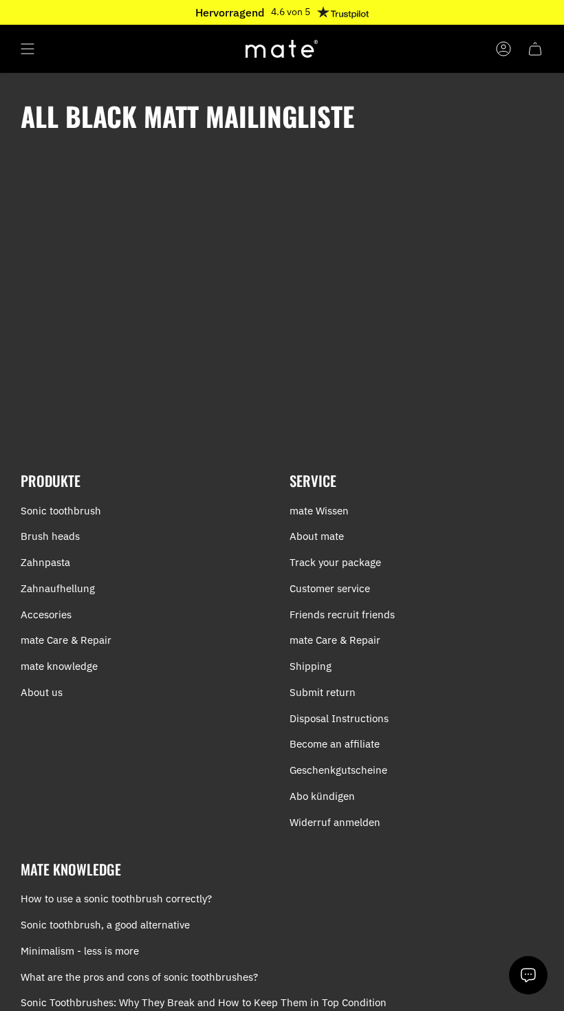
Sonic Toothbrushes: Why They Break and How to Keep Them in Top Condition (204, 1002)
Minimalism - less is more (80, 950)
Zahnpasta (45, 562)
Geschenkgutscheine (338, 769)
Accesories (46, 614)
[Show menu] (27, 49)
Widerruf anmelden (335, 822)
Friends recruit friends (342, 614)
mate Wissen (319, 510)
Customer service (330, 588)
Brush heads (50, 536)
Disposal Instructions (339, 718)
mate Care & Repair (66, 639)
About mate (317, 536)
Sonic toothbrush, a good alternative (105, 924)
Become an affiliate (335, 743)
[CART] (535, 49)
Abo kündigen (322, 796)
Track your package (335, 562)
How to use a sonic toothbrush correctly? (116, 898)
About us (42, 692)
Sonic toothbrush (61, 510)
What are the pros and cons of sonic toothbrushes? (139, 976)
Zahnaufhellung (58, 588)
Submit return (323, 692)
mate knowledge (59, 666)
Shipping (311, 666)
